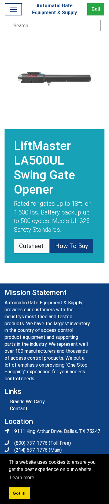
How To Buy (71, 246)
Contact (19, 408)
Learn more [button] (22, 477)
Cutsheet (31, 246)
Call (95, 9)
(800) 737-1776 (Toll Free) (42, 443)
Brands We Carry (27, 401)
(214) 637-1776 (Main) (38, 450)
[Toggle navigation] (13, 9)
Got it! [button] (19, 493)
